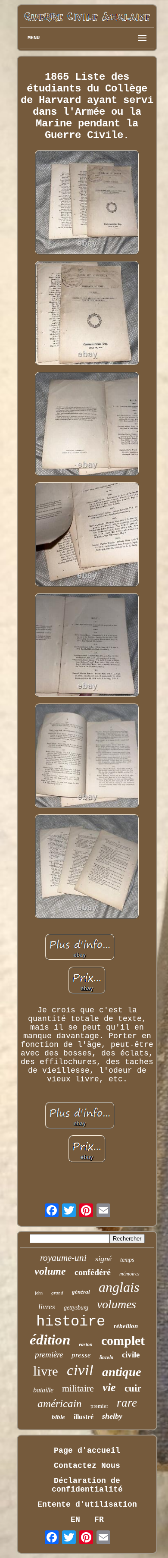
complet (123, 1340)
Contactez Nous (87, 1465)
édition (50, 1340)
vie (109, 1387)
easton (86, 1344)
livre (45, 1371)
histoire (70, 1321)
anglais (119, 1287)
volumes (116, 1304)
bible (58, 1417)
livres (46, 1307)
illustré (83, 1416)
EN (75, 1519)
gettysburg (76, 1307)
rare (127, 1402)
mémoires (129, 1274)
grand (57, 1292)
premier (99, 1406)
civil (80, 1370)
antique (121, 1372)
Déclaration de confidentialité (87, 1485)
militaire (78, 1388)
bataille (43, 1390)
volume (50, 1271)
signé (103, 1258)
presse (81, 1355)
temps (127, 1259)
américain (59, 1403)
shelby (112, 1416)
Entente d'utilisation (87, 1504)
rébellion (126, 1325)
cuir (132, 1388)
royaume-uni (63, 1258)
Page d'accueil (87, 1450)
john (39, 1293)
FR (99, 1519)
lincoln (106, 1357)
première (49, 1354)
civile (131, 1354)
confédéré (93, 1272)
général (81, 1291)
